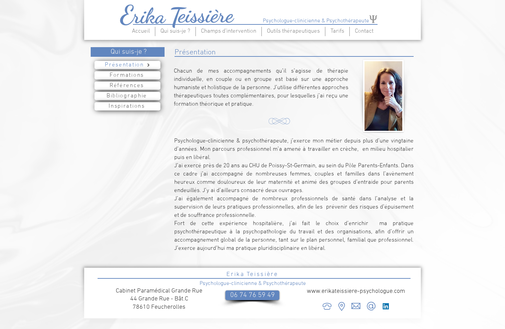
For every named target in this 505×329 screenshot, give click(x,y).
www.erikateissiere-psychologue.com (356, 291)
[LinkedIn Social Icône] (386, 306)
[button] (175, 31)
